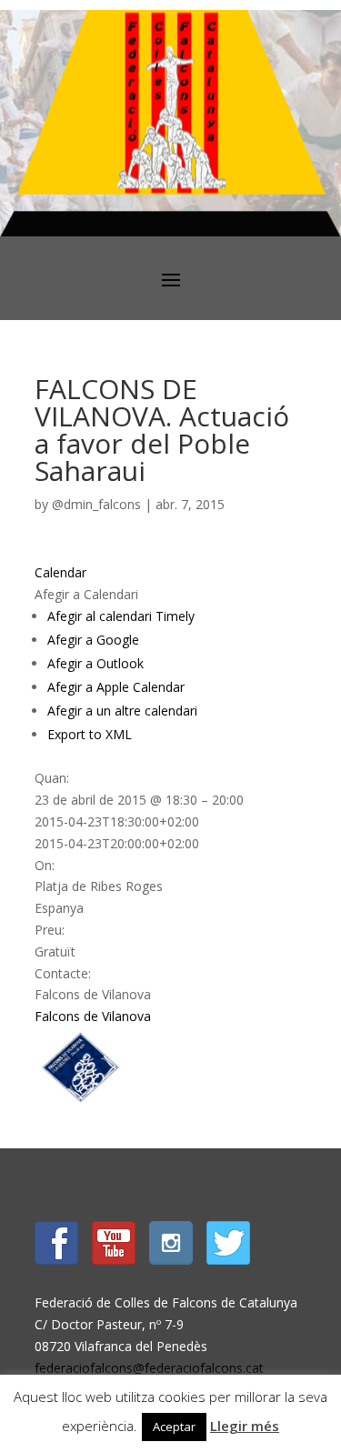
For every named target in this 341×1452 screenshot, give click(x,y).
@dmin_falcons (96, 504)
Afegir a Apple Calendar (116, 687)
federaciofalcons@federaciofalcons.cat (149, 1368)
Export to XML (89, 734)
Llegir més (244, 1426)
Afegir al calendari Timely (121, 616)
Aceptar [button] (174, 1426)
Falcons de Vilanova (93, 1016)
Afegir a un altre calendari (122, 710)
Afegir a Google (93, 639)
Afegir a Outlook (95, 663)
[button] (86, 594)
